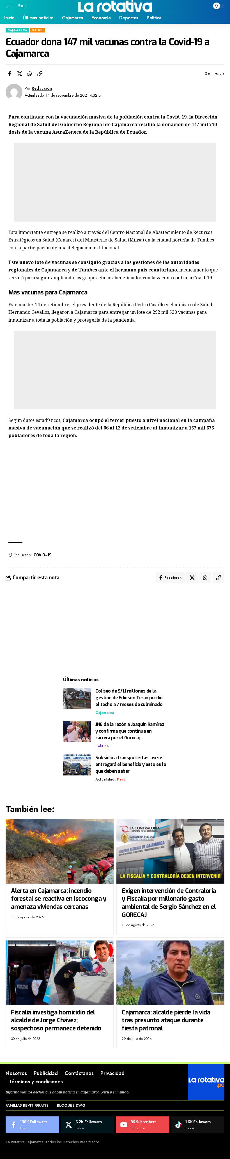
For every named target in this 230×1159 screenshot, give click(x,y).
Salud (37, 30)
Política (102, 746)
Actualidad (104, 779)
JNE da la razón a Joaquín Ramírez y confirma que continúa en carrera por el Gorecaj (129, 731)
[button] (10, 6)
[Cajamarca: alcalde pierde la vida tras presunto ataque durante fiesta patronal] (170, 972)
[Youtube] (142, 1124)
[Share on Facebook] (9, 73)
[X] (87, 1124)
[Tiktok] (197, 1124)
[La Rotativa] (115, 6)
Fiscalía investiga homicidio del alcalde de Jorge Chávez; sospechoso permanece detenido (56, 1020)
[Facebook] (32, 1124)
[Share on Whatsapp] (30, 73)
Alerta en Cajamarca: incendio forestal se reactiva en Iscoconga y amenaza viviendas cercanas (58, 899)
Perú (121, 779)
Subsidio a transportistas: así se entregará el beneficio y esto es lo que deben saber (130, 764)
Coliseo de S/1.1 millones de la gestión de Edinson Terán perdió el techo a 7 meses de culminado (128, 697)
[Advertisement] (115, 182)
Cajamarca (17, 30)
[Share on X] (20, 73)
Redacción (42, 88)
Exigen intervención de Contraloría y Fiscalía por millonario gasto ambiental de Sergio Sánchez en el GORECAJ (169, 903)
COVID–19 (42, 555)
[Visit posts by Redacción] (14, 92)
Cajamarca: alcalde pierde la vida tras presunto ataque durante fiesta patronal (166, 1020)
